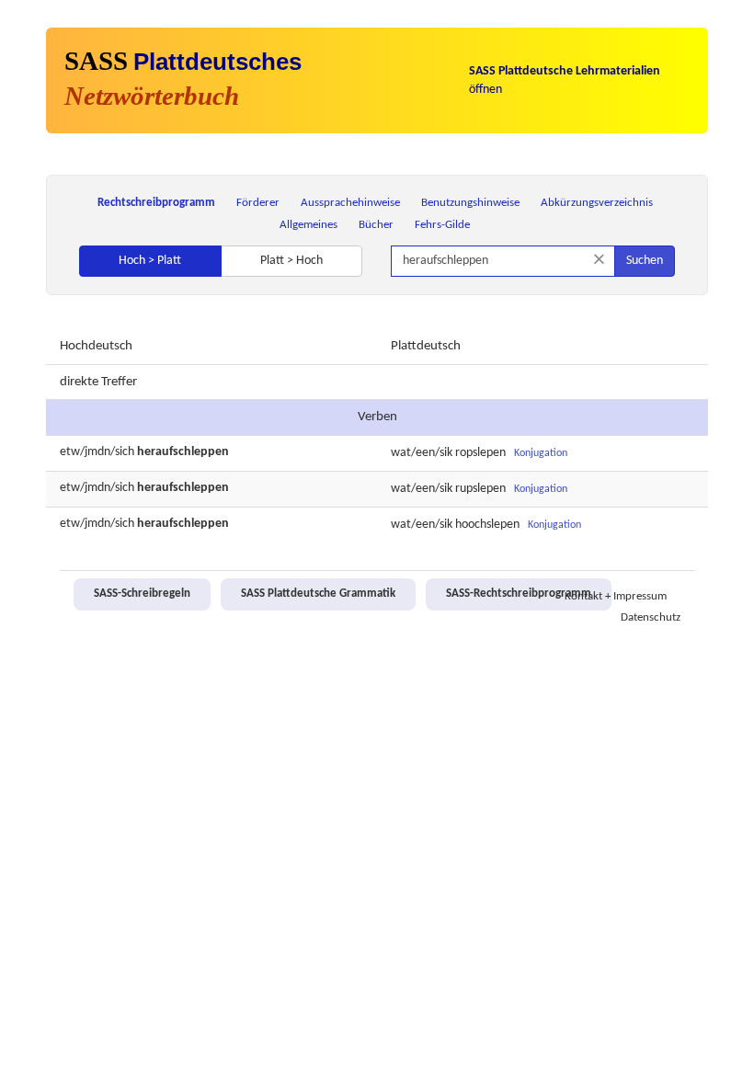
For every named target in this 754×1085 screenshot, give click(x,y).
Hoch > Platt (150, 261)
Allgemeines (308, 225)
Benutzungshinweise (470, 203)
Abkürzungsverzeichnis (597, 203)
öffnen (564, 80)
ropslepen (480, 453)
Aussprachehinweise (350, 203)
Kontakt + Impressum (616, 596)
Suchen (644, 261)
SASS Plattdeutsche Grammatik (318, 594)
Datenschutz (650, 617)
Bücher (376, 225)
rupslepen (480, 489)
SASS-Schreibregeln (142, 594)
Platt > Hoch (291, 261)
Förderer (258, 203)
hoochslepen (487, 524)
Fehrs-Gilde (442, 225)
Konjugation (540, 453)
